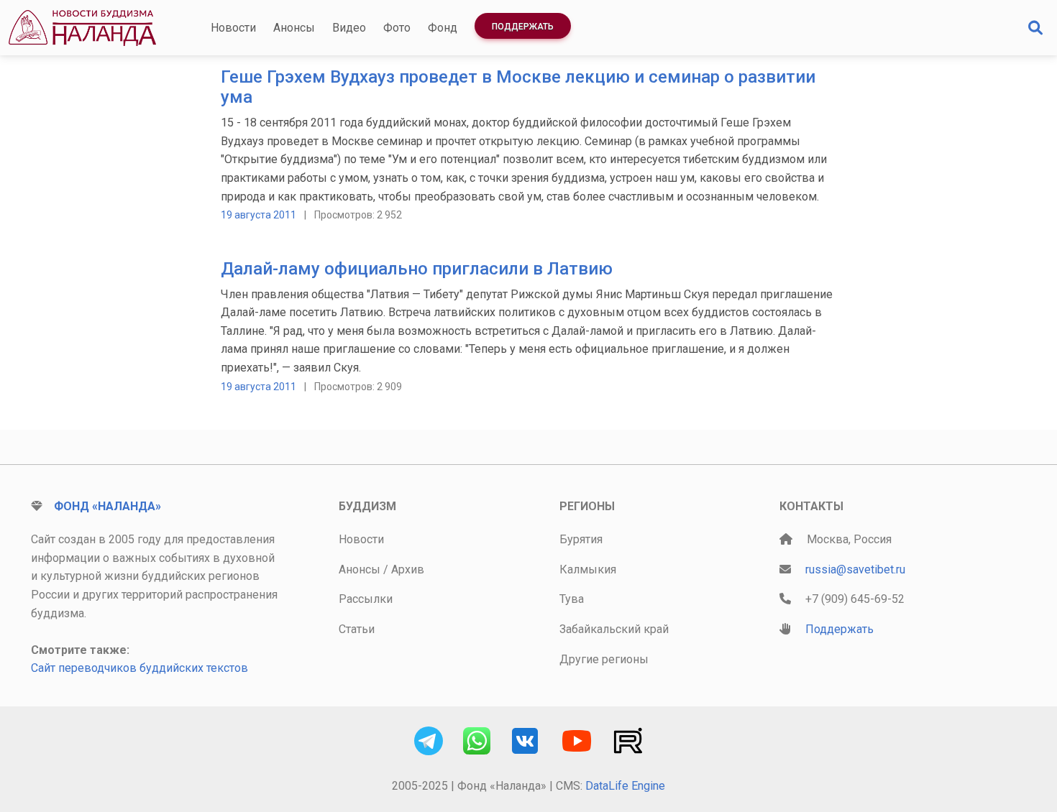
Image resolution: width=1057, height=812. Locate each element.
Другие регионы (604, 659)
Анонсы (294, 27)
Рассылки (366, 599)
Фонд (442, 27)
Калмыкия (587, 569)
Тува (571, 599)
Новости (233, 27)
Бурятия (581, 539)
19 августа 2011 (258, 215)
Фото (397, 27)
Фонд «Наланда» (107, 506)
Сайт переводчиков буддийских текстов (139, 668)
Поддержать (523, 27)
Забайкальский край (614, 629)
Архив (407, 569)
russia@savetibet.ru (855, 569)
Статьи (357, 629)
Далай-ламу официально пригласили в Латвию (417, 269)
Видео (349, 27)
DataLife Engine (625, 786)
